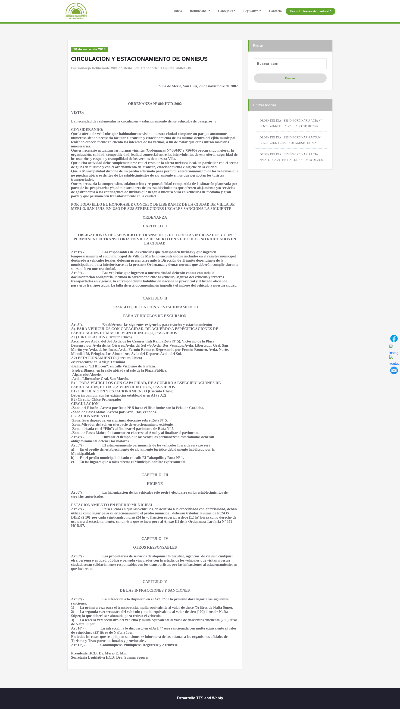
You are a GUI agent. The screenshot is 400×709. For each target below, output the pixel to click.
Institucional (198, 11)
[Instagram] (394, 349)
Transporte (149, 68)
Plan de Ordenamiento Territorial (309, 11)
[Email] (394, 370)
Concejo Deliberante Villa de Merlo (105, 68)
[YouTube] (394, 359)
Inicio (177, 11)
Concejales (225, 11)
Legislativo (250, 11)
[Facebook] (394, 338)
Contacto (275, 11)
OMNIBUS (183, 68)
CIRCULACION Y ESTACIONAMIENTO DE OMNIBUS (139, 59)
